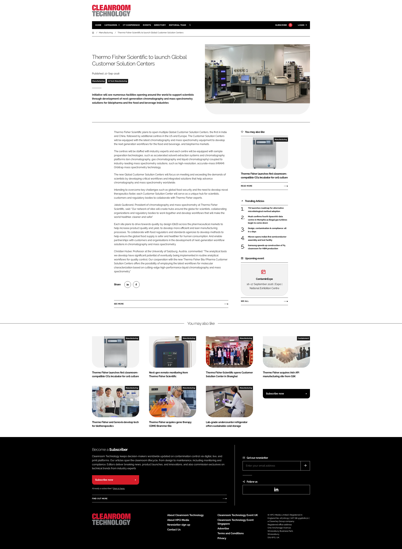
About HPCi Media (178, 520)
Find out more (99, 498)
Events (147, 25)
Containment (303, 338)
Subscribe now (275, 393)
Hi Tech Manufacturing (117, 81)
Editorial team (177, 25)
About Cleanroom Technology (185, 515)
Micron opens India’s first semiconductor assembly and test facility (268, 238)
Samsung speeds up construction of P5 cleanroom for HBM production (268, 247)
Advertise (223, 528)
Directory (160, 25)
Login (301, 25)
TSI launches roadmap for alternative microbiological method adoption (268, 210)
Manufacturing (98, 81)
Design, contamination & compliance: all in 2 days (268, 230)
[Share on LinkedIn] (127, 284)
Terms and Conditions (230, 533)
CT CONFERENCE (131, 25)
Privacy (221, 538)
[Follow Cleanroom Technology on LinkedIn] (276, 490)
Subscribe (281, 25)
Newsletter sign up (178, 524)
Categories (110, 25)
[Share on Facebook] (136, 284)
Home (98, 25)
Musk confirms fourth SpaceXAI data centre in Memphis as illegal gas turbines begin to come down (268, 220)
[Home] (93, 32)
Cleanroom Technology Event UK (237, 515)
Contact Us (174, 529)
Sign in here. (119, 488)
